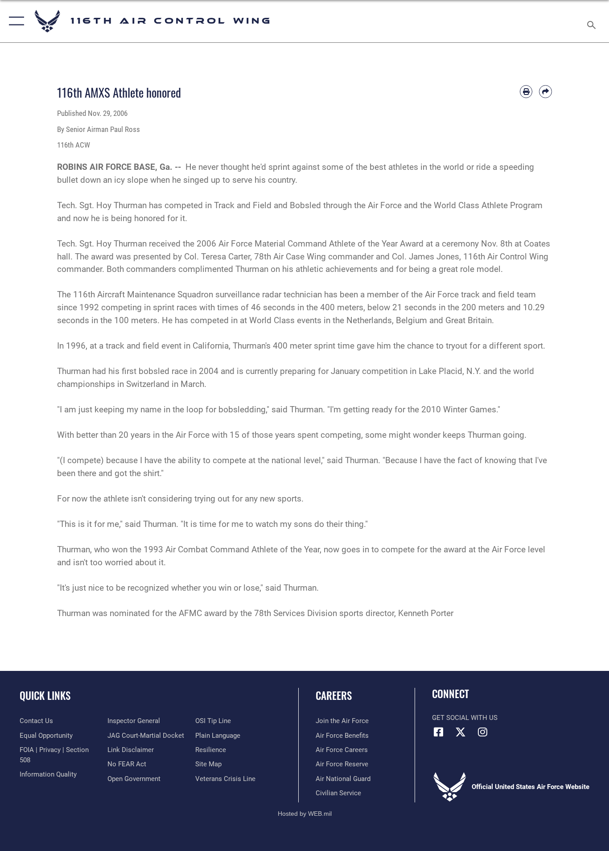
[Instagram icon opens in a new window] (482, 732)
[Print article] (526, 91)
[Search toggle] (593, 21)
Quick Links (45, 695)
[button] (14, 21)
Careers (334, 695)
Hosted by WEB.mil (305, 813)
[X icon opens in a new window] (460, 732)
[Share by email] (545, 91)
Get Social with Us (465, 718)
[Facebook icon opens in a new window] (438, 732)
